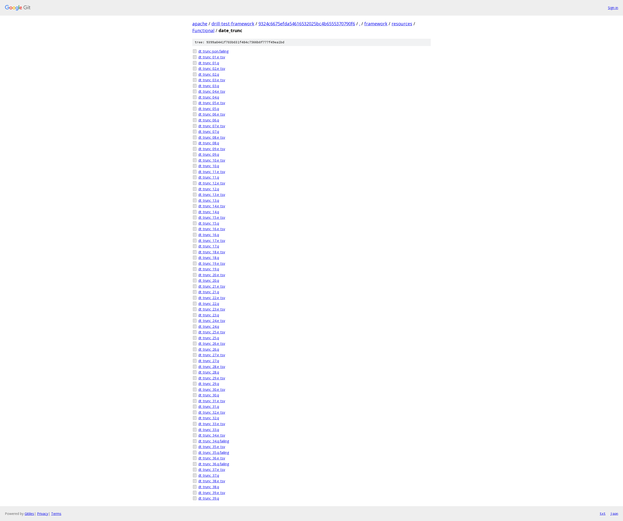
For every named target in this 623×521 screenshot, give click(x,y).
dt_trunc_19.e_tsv (211, 263)
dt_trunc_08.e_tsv (211, 137)
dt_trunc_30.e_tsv (211, 389)
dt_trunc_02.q (208, 74)
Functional (203, 30)
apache (199, 24)
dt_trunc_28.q (208, 372)
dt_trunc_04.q (208, 97)
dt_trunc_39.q (208, 498)
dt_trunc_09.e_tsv (211, 148)
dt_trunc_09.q (208, 154)
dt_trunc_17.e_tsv (211, 240)
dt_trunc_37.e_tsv (211, 469)
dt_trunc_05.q (208, 108)
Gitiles (29, 513)
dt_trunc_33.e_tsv (211, 423)
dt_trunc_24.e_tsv (211, 320)
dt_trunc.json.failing (213, 51)
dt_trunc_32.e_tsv (211, 412)
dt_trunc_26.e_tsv (211, 343)
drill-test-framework (232, 24)
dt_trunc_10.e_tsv (211, 160)
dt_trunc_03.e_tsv (211, 80)
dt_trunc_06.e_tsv (211, 114)
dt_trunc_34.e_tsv (211, 435)
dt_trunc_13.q (208, 200)
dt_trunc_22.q (208, 303)
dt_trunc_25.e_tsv (211, 332)
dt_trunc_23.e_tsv (211, 309)
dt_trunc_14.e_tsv (211, 206)
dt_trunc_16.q (208, 234)
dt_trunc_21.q (208, 292)
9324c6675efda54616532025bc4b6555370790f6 (306, 24)
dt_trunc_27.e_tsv (211, 355)
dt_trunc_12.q (208, 189)
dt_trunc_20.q (208, 280)
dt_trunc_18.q (208, 257)
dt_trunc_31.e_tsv (211, 401)
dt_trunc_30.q (208, 395)
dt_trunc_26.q (208, 349)
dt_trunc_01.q (208, 63)
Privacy (42, 513)
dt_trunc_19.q (208, 269)
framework (375, 24)
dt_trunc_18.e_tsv (211, 252)
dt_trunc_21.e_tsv (211, 286)
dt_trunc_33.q (208, 429)
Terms (56, 513)
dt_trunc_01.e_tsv (211, 57)
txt (602, 513)
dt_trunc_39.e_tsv (211, 492)
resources (402, 24)
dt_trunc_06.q (208, 120)
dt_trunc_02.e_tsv (211, 68)
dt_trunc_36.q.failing (213, 464)
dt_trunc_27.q (208, 360)
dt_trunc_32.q (208, 418)
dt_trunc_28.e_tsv (211, 366)
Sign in (613, 7)
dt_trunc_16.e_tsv (211, 229)
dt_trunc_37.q (208, 475)
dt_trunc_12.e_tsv (211, 183)
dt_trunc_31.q (208, 406)
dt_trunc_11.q (208, 177)
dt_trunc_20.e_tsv (211, 275)
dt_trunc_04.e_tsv (211, 91)
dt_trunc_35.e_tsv (211, 446)
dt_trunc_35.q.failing (213, 452)
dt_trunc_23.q (208, 315)
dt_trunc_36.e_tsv (211, 458)
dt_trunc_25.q (208, 338)
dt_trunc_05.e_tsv (211, 103)
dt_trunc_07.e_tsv (211, 126)
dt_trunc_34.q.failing (213, 441)
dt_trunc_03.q (208, 85)
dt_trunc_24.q (208, 326)
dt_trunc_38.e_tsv (211, 481)
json (614, 513)
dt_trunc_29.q (208, 383)
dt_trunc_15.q (208, 223)
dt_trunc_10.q (208, 166)
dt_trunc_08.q (208, 143)
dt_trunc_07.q (208, 131)
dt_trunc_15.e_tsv (211, 217)
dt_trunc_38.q (208, 486)
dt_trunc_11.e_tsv (211, 171)
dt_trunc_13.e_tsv (211, 194)
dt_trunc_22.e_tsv (211, 297)
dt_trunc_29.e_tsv (211, 378)
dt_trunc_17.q (208, 246)
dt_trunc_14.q (208, 212)
